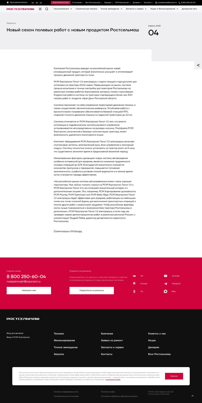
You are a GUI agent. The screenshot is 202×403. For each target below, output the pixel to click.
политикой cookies (113, 379)
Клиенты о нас (157, 333)
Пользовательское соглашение (66, 396)
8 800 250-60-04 (26, 277)
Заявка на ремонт (112, 340)
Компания (107, 333)
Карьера (107, 3)
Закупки (59, 354)
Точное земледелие (110, 9)
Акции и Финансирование (163, 9)
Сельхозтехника (62, 9)
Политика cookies (108, 392)
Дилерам (136, 3)
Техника (59, 333)
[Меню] (40, 9)
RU (33, 3)
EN (37, 3)
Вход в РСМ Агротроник (18, 337)
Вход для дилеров (15, 333)
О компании (76, 3)
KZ (41, 3)
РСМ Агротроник (122, 3)
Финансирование (64, 340)
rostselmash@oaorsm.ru (24, 281)
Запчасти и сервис (135, 9)
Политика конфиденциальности (66, 392)
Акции (152, 340)
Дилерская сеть (189, 9)
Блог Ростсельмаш (92, 3)
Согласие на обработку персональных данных (119, 396)
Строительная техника (86, 9)
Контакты (147, 3)
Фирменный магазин (61, 3)
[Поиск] (47, 9)
